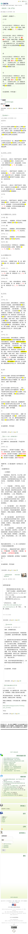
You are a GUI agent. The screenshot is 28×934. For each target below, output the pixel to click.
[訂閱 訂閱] (14, 829)
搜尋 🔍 (13, 902)
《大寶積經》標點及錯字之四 (10, 765)
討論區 (4, 5)
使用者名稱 (4, 835)
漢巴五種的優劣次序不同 (10, 685)
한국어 (3, 820)
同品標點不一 (6, 115)
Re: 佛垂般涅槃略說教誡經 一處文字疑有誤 (13, 779)
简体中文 (4, 818)
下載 (13, 900)
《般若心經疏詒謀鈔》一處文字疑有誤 (12, 770)
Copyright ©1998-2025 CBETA (14, 925)
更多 (26, 772)
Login (20, 1)
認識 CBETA (3, 900)
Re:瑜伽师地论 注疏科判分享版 (10, 788)
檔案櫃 (16, 900)
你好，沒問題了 (7, 792)
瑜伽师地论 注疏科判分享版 (9, 762)
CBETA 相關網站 (24, 900)
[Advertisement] (14, 737)
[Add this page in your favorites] (3, 105)
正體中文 (4, 817)
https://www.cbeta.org (8, 909)
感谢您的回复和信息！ (8, 781)
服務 (19, 900)
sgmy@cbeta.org (15, 919)
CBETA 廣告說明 (14, 752)
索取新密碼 (6, 847)
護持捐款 (17, 902)
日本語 (3, 819)
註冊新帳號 (6, 845)
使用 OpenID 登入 (7, 843)
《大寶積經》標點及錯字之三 (10, 769)
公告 (10, 902)
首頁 (1, 5)
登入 (12, 108)
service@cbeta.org (18, 909)
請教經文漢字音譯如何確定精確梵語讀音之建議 (14, 760)
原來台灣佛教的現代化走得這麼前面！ (12, 758)
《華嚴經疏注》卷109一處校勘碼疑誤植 (12, 767)
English (3, 821)
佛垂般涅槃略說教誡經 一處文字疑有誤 (12, 759)
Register (25, 1)
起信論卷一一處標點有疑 (9, 763)
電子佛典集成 (9, 900)
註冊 (16, 108)
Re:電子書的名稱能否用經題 (10, 787)
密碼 (3, 840)
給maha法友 (9, 624)
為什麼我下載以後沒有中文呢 (10, 795)
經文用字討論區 (11, 5)
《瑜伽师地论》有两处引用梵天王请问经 (12, 789)
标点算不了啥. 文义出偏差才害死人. (11, 785)
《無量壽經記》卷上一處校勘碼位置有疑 (12, 766)
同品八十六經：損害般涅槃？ (10, 436)
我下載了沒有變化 (7, 793)
